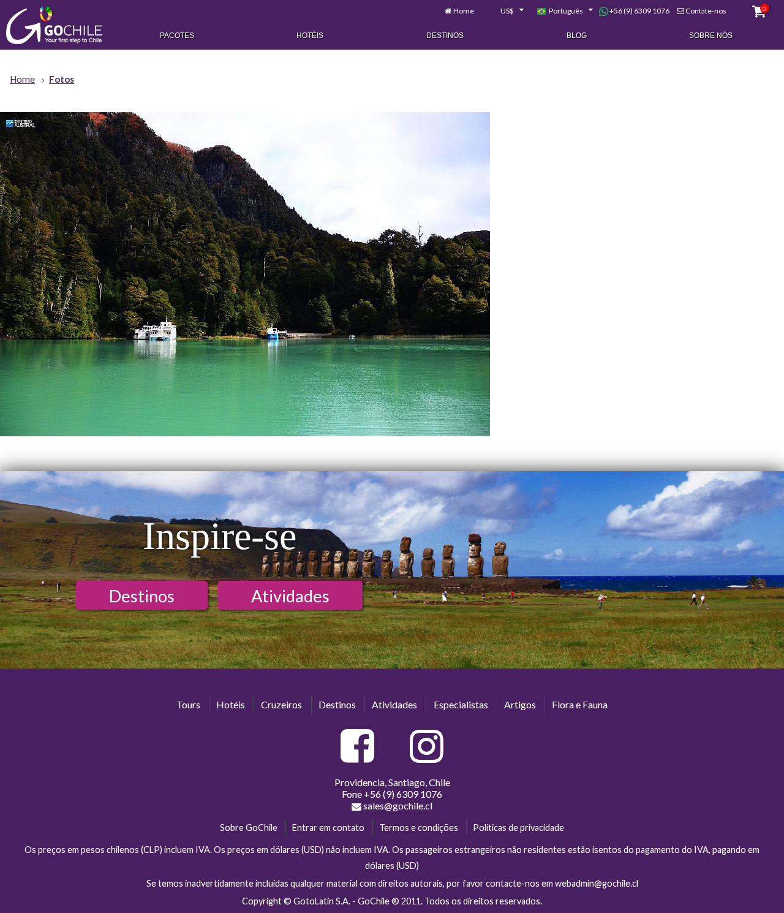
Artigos (520, 704)
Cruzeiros (281, 704)
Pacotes (177, 35)
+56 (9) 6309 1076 (638, 10)
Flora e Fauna (580, 704)
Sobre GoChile (248, 827)
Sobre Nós (711, 35)
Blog (577, 35)
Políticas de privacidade (518, 827)
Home (463, 10)
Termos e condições (418, 827)
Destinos (445, 35)
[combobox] (505, 11)
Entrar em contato (328, 827)
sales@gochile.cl (397, 805)
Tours (188, 704)
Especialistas (461, 704)
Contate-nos (705, 10)
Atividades (290, 596)
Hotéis (309, 35)
